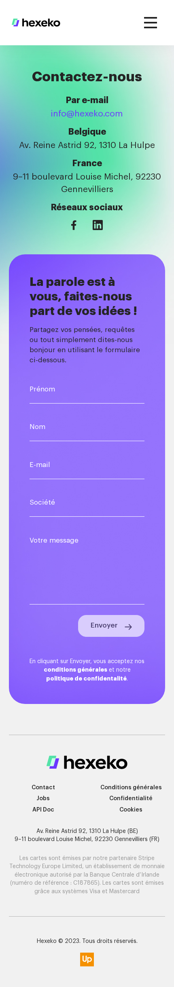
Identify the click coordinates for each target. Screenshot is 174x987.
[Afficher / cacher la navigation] (151, 23)
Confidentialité (131, 798)
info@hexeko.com (87, 114)
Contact (43, 787)
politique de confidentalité (86, 678)
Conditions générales (131, 787)
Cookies (130, 810)
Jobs (43, 798)
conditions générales (75, 669)
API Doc (43, 810)
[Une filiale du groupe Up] (87, 959)
